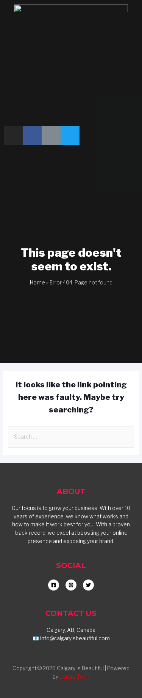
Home (37, 283)
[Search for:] (71, 437)
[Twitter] (70, 135)
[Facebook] (32, 135)
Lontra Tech (74, 677)
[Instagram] (13, 135)
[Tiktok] (51, 135)
